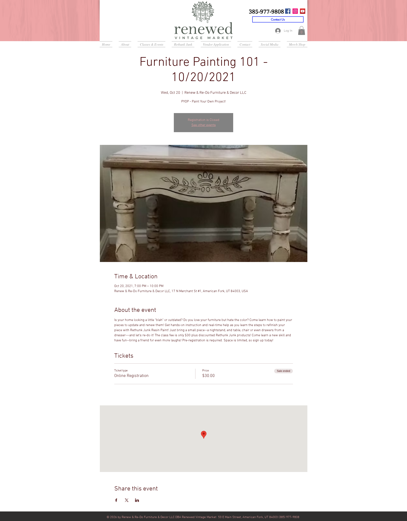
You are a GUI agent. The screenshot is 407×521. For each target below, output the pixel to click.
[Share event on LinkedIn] (137, 500)
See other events (203, 125)
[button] (301, 30)
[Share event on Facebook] (116, 500)
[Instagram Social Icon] (295, 11)
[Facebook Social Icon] (287, 11)
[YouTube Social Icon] (302, 11)
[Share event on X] (127, 500)
